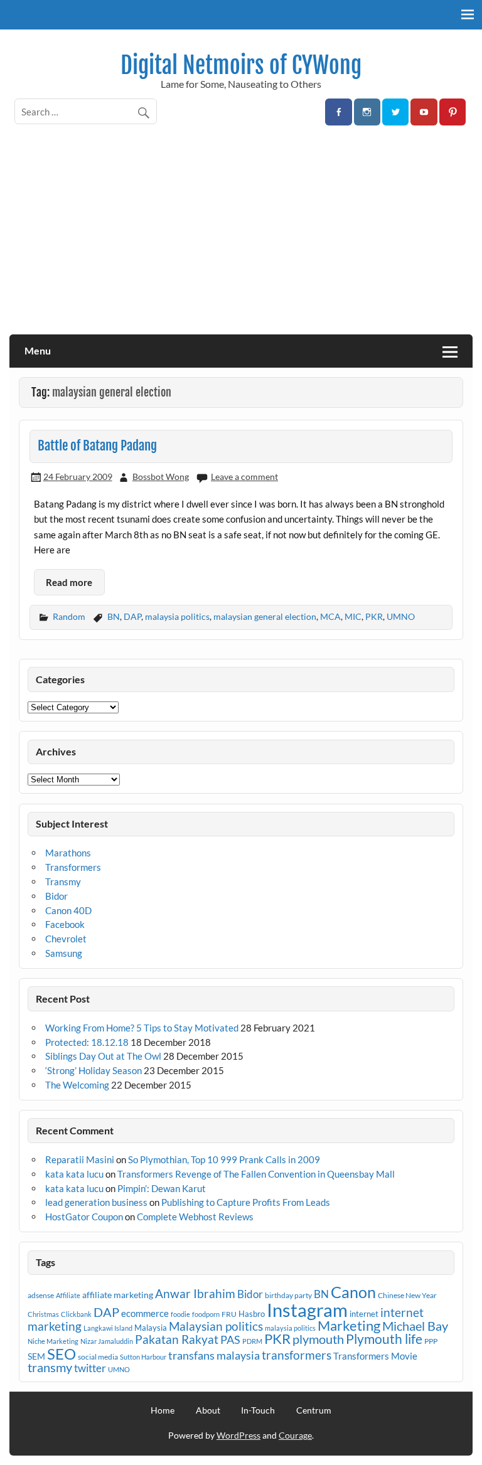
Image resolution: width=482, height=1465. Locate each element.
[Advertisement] (241, 240)
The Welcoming (77, 1084)
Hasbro (251, 1314)
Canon (353, 1291)
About (208, 1410)
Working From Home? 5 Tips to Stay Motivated (141, 1027)
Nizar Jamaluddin (106, 1341)
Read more (69, 582)
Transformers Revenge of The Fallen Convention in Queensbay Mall (256, 1174)
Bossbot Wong (160, 476)
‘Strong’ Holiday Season (93, 1070)
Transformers (73, 867)
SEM (36, 1356)
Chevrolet (66, 938)
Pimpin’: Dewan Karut (161, 1188)
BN (113, 616)
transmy (50, 1367)
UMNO (401, 616)
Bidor (56, 896)
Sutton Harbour (143, 1357)
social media (98, 1356)
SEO (61, 1354)
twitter (90, 1368)
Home (162, 1410)
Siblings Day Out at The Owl (103, 1056)
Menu (37, 350)
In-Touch (258, 1410)
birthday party (288, 1295)
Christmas (43, 1314)
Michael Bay (415, 1325)
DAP (132, 616)
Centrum (313, 1410)
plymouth (318, 1338)
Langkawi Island (107, 1328)
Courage (295, 1435)
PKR (374, 616)
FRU (229, 1314)
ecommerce (145, 1313)
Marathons (68, 852)
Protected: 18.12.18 (87, 1042)
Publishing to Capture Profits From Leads (245, 1202)
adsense (41, 1295)
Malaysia (150, 1328)
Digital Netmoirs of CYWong (241, 65)
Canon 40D (68, 910)
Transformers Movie (375, 1355)
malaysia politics (177, 616)
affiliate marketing (117, 1294)
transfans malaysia (214, 1355)
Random (69, 616)
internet (364, 1314)
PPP (430, 1341)
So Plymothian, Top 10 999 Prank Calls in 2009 (224, 1159)
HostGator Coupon (84, 1216)
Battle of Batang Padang (97, 445)
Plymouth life (384, 1338)
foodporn (206, 1314)
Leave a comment (244, 476)
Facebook (65, 924)
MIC (353, 616)
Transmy (63, 881)
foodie (180, 1314)
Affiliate (68, 1295)
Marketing (349, 1325)
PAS (230, 1339)
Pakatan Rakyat (176, 1339)
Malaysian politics (216, 1326)
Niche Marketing (53, 1341)
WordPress (238, 1435)
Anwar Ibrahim (195, 1293)
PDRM (252, 1341)
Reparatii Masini (79, 1159)
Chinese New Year (407, 1295)
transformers (296, 1355)
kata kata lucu (74, 1174)
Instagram (307, 1310)
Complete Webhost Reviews (195, 1216)
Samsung (63, 953)
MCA (330, 616)
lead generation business (96, 1202)
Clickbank (76, 1314)
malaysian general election (264, 616)
